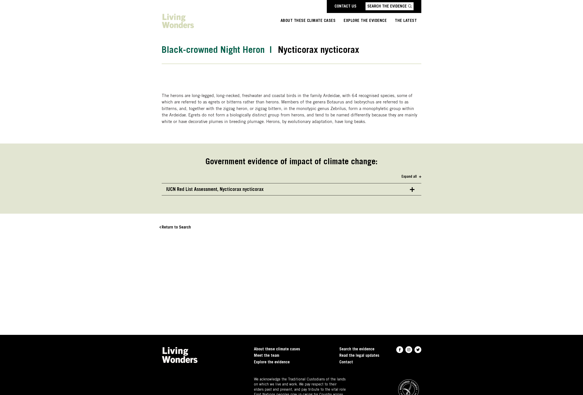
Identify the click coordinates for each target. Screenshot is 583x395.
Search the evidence (356, 349)
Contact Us (345, 7)
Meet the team (266, 356)
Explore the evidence (272, 362)
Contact (346, 362)
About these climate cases (308, 21)
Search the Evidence (387, 7)
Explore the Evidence (365, 21)
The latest (406, 21)
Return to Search (176, 228)
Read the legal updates (359, 356)
